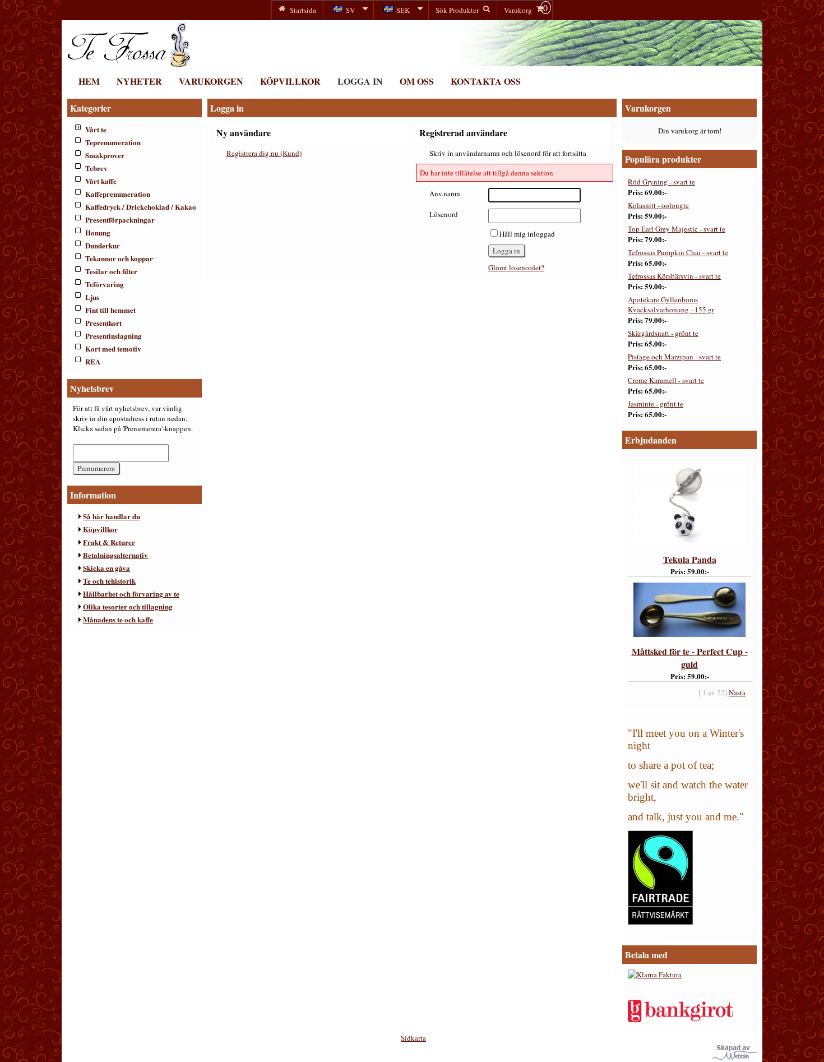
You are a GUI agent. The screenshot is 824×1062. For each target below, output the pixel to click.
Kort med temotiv (113, 348)
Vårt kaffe (101, 181)
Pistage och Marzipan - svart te (674, 357)
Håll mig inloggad (527, 234)
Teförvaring (104, 284)
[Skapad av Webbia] (734, 1057)
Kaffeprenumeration (117, 193)
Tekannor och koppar (119, 258)
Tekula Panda (689, 559)
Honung (97, 232)
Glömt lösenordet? (516, 267)
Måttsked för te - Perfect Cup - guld (690, 658)
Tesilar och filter (111, 271)
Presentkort (103, 322)
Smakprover (104, 155)
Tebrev (96, 168)
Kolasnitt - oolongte (658, 205)
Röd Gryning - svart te (661, 182)
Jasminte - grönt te (655, 404)
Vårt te (96, 129)
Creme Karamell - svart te (666, 380)
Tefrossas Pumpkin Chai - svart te (678, 252)
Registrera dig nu (264, 153)
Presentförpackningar (120, 219)
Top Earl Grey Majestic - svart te (676, 229)
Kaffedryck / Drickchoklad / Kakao (140, 206)
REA (92, 361)
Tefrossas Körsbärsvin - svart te (674, 276)
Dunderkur (102, 245)
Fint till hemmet (110, 309)
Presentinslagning (113, 335)
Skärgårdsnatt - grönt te (663, 333)
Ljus (92, 297)
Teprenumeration (113, 142)
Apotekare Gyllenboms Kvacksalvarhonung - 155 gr (671, 304)
